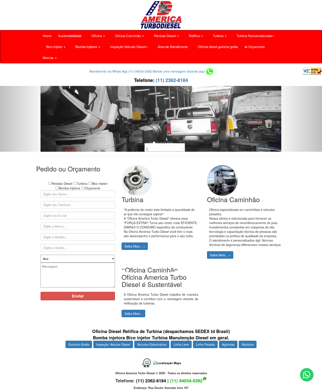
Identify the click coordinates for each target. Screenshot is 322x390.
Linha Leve (181, 344)
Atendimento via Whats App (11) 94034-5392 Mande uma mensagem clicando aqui (147, 71)
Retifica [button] (194, 35)
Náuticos (248, 344)
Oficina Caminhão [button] (128, 35)
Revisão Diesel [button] (165, 35)
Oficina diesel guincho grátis (217, 46)
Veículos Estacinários (151, 344)
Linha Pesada (205, 344)
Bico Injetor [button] (54, 46)
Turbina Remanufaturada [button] (254, 35)
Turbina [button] (218, 35)
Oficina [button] (97, 35)
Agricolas (228, 344)
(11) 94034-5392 (186, 380)
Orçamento (256, 46)
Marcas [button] (49, 57)
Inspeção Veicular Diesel (113, 344)
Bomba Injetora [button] (86, 46)
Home (47, 35)
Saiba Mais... (133, 313)
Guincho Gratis (78, 344)
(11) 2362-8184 (171, 80)
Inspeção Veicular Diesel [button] (127, 46)
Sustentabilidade (69, 35)
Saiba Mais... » (134, 246)
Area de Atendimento (172, 46)
